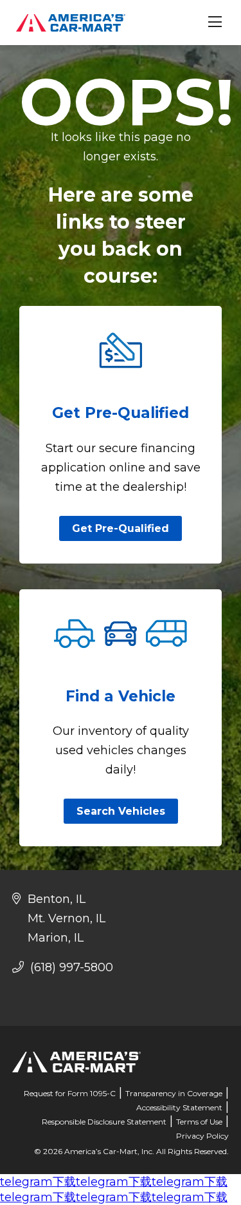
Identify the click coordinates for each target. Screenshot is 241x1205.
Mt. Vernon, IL (66, 918)
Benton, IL (56, 899)
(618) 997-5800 (70, 967)
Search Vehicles (120, 811)
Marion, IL (56, 938)
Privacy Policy (202, 1136)
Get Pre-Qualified (120, 528)
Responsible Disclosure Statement (104, 1121)
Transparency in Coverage (173, 1093)
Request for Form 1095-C (70, 1093)
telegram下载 (38, 1182)
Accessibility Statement (179, 1107)
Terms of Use (199, 1121)
